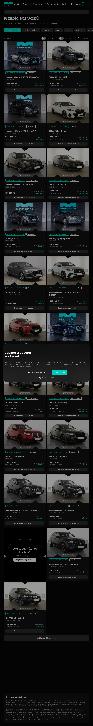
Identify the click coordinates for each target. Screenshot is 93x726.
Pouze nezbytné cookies (37, 372)
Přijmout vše (60, 372)
